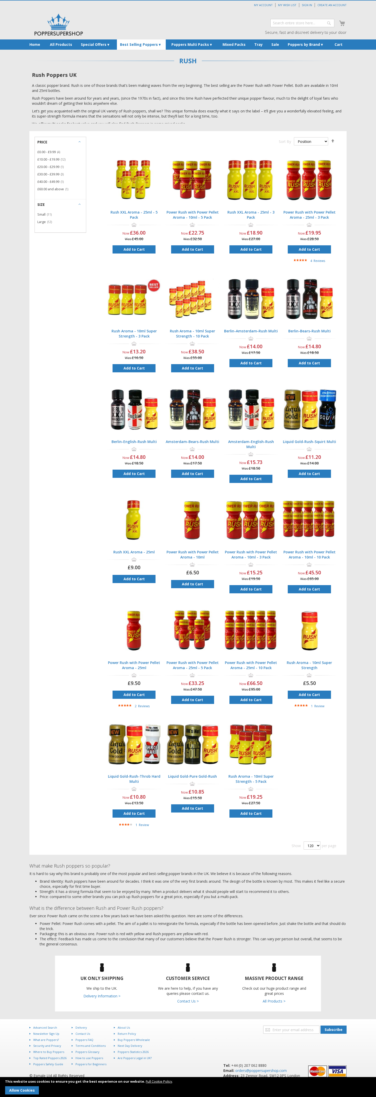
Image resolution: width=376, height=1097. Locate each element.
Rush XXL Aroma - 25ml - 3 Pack (250, 215)
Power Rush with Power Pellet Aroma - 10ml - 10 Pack (309, 555)
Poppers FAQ (84, 1040)
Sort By (285, 141)
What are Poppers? (46, 1040)
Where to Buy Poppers (48, 1052)
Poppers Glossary (87, 1052)
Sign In (307, 5)
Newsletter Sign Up (46, 1034)
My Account (263, 5)
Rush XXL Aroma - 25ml (134, 552)
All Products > (274, 1001)
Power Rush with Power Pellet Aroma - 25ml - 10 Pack (251, 665)
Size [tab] (41, 204)
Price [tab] (42, 142)
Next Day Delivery (130, 1046)
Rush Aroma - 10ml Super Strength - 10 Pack (192, 334)
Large (46, 222)
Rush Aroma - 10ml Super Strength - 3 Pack (134, 334)
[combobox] (302, 23)
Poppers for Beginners (90, 1064)
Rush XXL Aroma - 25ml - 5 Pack (134, 215)
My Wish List (287, 5)
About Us (124, 1027)
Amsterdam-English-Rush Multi (251, 444)
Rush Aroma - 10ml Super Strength (309, 665)
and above (54, 189)
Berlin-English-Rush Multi (134, 441)
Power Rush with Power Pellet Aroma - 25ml (134, 665)
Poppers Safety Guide (48, 1064)
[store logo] (59, 25)
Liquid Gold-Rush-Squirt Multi (309, 441)
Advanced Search (45, 1027)
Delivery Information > (101, 996)
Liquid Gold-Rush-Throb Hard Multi (134, 779)
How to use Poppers (89, 1058)
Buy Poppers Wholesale (134, 1040)
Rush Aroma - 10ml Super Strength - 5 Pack (251, 779)
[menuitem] (34, 44)
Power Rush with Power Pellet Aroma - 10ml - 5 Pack (193, 215)
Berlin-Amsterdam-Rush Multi (251, 331)
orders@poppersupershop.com (261, 1070)
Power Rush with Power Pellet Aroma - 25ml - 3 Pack (309, 215)
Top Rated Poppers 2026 (50, 1058)
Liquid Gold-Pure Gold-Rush (192, 776)
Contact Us (82, 1034)
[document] (188, 1087)
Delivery (81, 1027)
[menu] (188, 44)
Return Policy (127, 1034)
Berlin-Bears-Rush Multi (309, 331)
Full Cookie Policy (159, 1081)
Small (46, 214)
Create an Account (332, 5)
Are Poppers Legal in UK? (135, 1058)
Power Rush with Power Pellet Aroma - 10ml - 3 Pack (251, 555)
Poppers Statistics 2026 (133, 1052)
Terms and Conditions (90, 1046)
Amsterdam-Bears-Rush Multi (192, 441)
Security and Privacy (47, 1046)
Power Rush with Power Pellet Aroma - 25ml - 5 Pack (193, 665)
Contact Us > (188, 1001)
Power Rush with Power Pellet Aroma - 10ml (193, 555)
